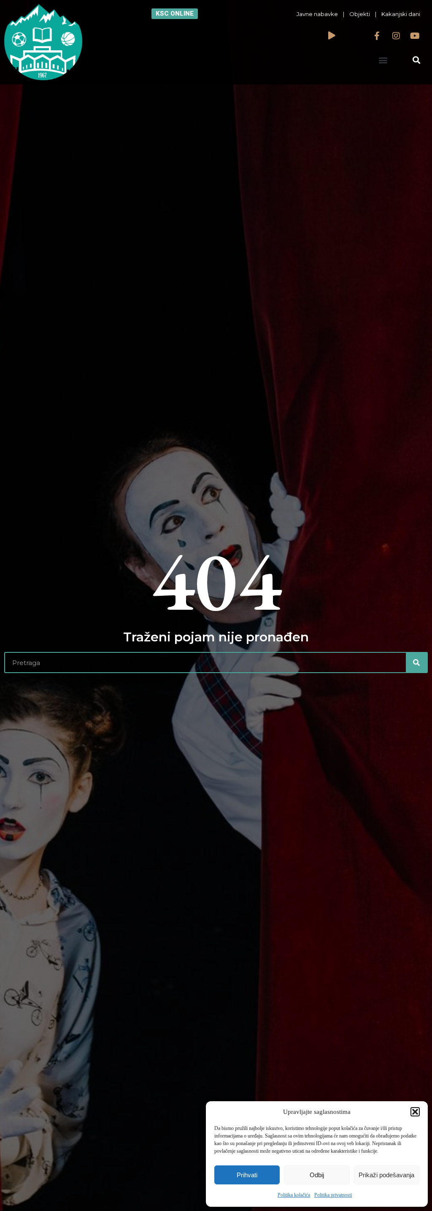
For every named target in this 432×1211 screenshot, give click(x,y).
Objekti (359, 14)
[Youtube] (415, 35)
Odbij (317, 1174)
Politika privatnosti (333, 1195)
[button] (415, 1112)
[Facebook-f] (377, 35)
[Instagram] (396, 35)
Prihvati (247, 1174)
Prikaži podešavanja (386, 1174)
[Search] (416, 662)
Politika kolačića (294, 1195)
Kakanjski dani (400, 14)
